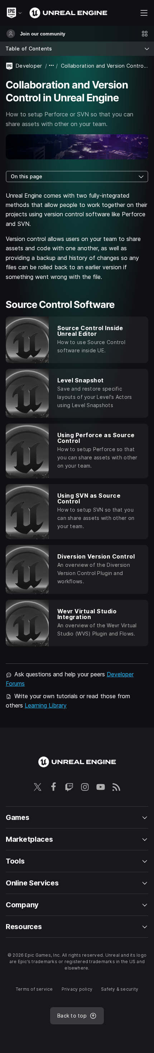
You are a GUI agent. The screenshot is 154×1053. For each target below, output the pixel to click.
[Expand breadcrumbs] (51, 65)
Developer (29, 66)
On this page (26, 176)
